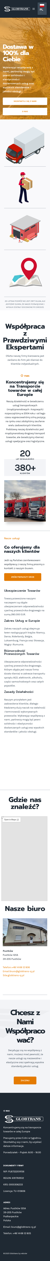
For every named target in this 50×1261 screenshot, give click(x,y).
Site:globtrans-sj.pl (13, 975)
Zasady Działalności (18, 692)
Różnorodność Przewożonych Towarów (21, 652)
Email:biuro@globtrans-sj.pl (19, 971)
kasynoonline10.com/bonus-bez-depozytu (23, 754)
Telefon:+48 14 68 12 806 (16, 967)
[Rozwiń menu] (33, 9)
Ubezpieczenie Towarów (22, 590)
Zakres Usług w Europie (22, 620)
